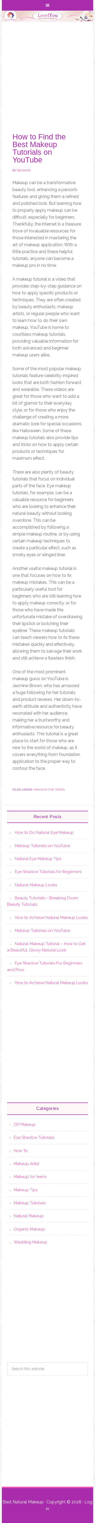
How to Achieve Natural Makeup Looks (51, 917)
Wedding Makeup (30, 1242)
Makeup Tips (25, 1190)
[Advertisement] (47, 72)
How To (21, 1150)
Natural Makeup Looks (36, 885)
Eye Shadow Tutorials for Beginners (48, 871)
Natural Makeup (29, 1216)
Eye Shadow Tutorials (34, 1137)
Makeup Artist (26, 1163)
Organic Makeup (29, 1229)
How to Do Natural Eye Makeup (44, 832)
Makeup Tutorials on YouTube (42, 845)
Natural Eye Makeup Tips (38, 858)
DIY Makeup (25, 1124)
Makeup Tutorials (30, 1203)
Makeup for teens (49, 789)
